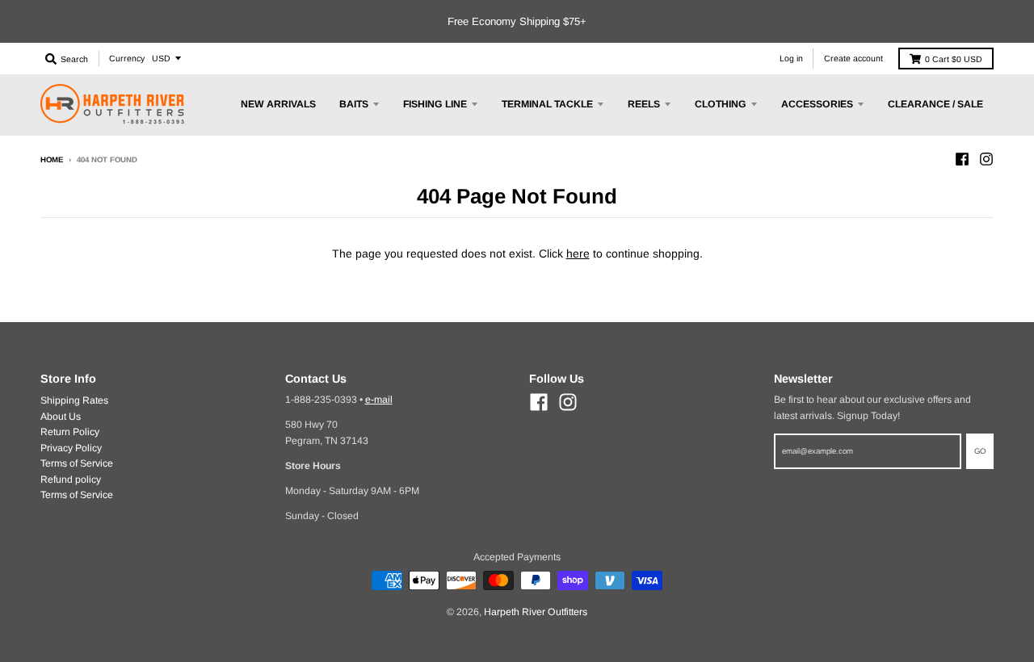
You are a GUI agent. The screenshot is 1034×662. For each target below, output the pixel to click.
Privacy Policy (71, 448)
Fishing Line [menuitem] (435, 104)
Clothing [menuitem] (720, 104)
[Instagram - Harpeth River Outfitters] (986, 159)
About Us (60, 416)
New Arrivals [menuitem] (278, 104)
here (578, 253)
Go (980, 450)
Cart (953, 59)
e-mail (379, 399)
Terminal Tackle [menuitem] (547, 104)
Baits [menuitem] (353, 104)
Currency (127, 58)
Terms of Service (76, 463)
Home (51, 159)
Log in (791, 58)
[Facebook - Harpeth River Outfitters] (962, 159)
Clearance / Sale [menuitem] (935, 104)
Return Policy (69, 432)
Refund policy (70, 479)
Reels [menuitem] (644, 104)
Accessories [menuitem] (817, 104)
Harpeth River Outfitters (535, 612)
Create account (853, 58)
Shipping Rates (74, 400)
